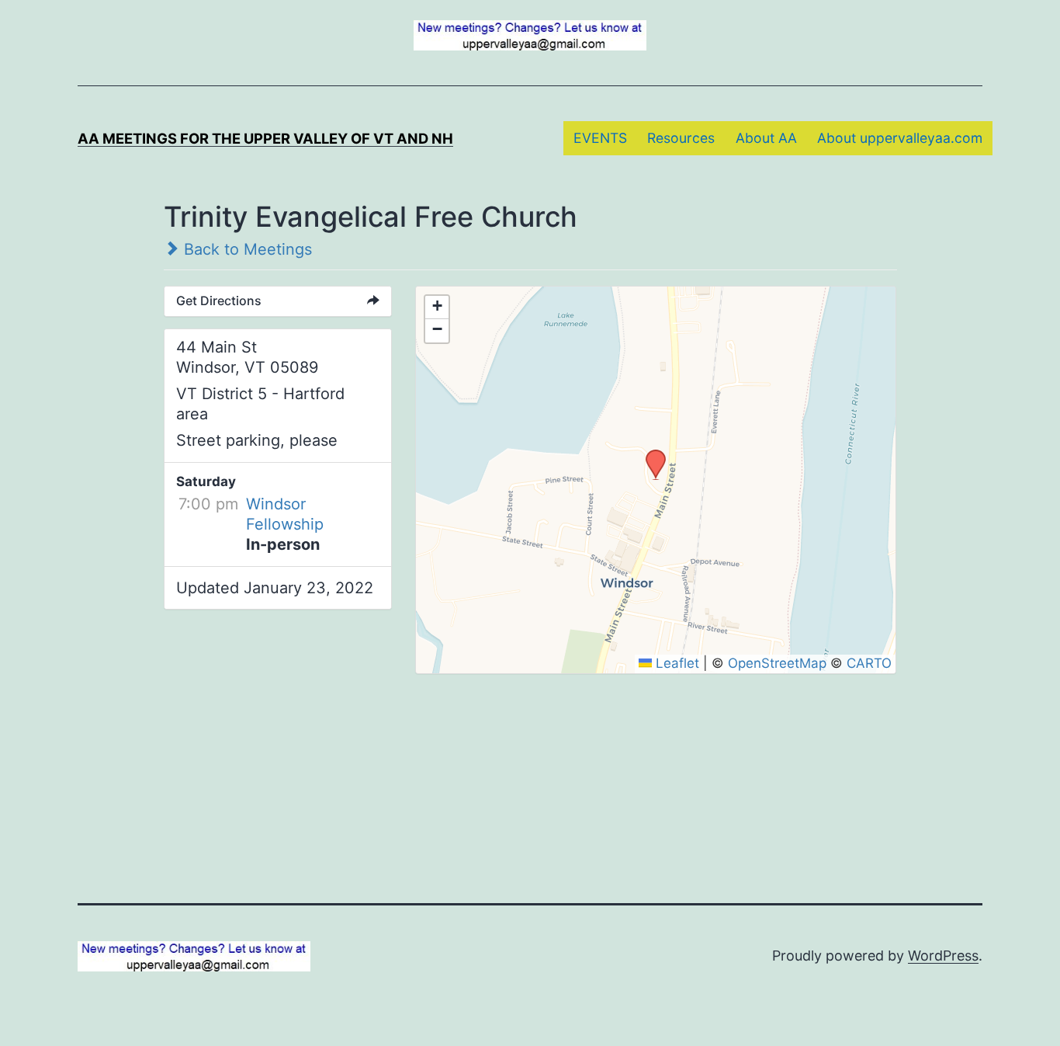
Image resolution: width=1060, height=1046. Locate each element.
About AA (766, 138)
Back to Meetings (245, 249)
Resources (681, 138)
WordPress (943, 955)
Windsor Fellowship (285, 514)
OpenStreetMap (777, 663)
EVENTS (600, 138)
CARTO (869, 663)
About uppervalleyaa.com (899, 138)
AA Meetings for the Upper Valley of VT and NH (265, 138)
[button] (650, 454)
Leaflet (675, 663)
